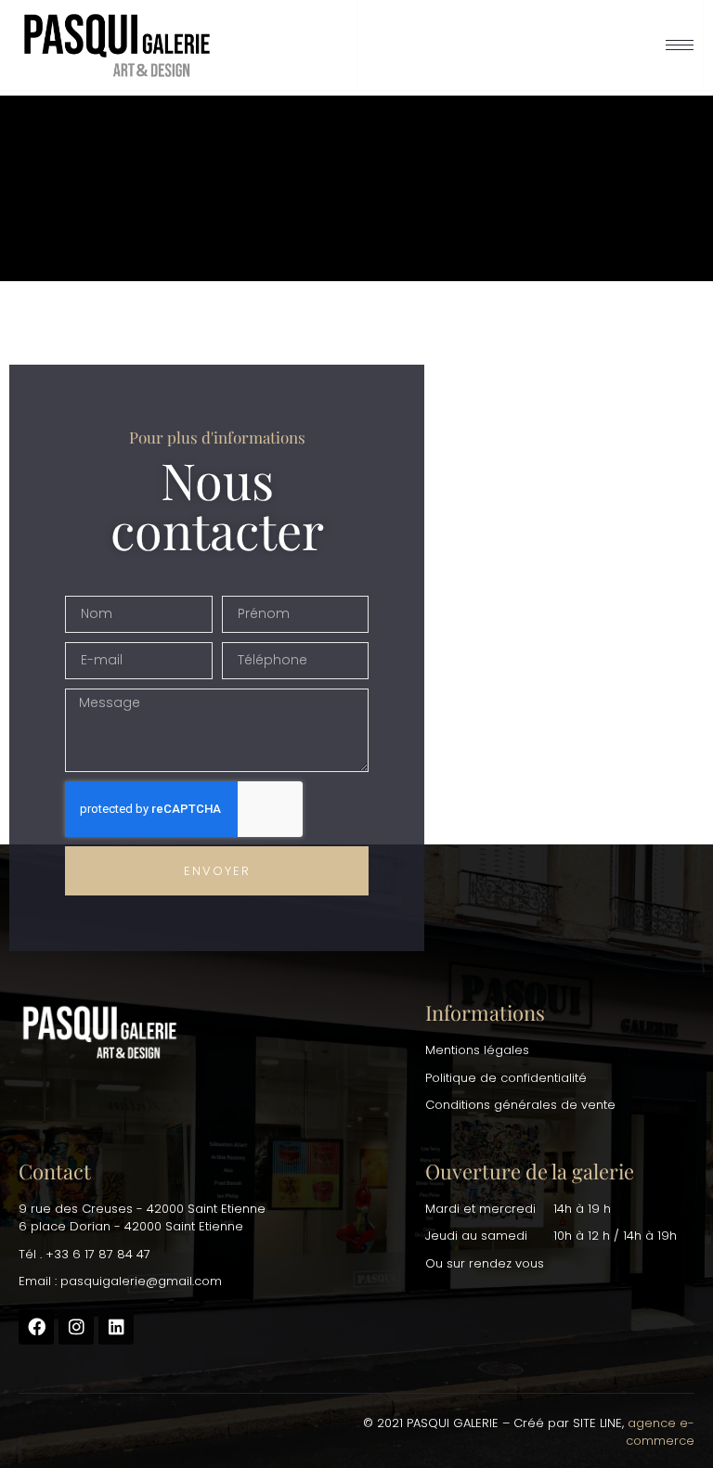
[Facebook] (36, 1327)
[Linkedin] (116, 1327)
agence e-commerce (660, 1432)
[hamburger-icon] (679, 45)
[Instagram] (76, 1327)
